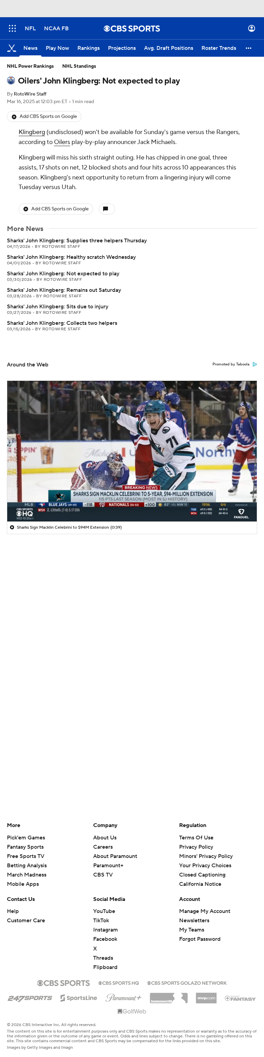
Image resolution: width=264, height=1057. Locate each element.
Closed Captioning (202, 874)
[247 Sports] (30, 996)
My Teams (191, 929)
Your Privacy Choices (205, 865)
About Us (105, 837)
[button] (12, 28)
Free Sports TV (25, 856)
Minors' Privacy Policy (206, 856)
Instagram (105, 929)
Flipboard (105, 967)
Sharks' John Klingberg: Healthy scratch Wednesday (71, 257)
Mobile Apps (23, 884)
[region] (132, 451)
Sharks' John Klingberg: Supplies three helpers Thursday (77, 240)
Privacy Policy (196, 847)
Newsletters (194, 920)
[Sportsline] (78, 996)
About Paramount (115, 856)
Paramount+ (108, 865)
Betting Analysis (27, 865)
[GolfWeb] (132, 1011)
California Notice (200, 884)
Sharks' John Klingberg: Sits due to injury (57, 306)
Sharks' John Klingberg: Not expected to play (63, 273)
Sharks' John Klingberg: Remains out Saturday (64, 290)
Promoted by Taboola (231, 364)
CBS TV (103, 874)
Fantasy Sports (25, 847)
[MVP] (206, 995)
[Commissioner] (169, 995)
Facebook (105, 939)
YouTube (104, 911)
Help (13, 911)
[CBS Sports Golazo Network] (187, 982)
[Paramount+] (124, 996)
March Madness (26, 874)
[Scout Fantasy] (240, 997)
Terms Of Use (196, 837)
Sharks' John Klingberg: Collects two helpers (62, 323)
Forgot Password (200, 939)
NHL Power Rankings (30, 66)
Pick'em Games (26, 837)
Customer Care (26, 920)
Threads (103, 958)
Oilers (62, 142)
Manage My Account (204, 911)
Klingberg (32, 132)
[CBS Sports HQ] (118, 982)
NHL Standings (79, 66)
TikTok (101, 920)
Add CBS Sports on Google (48, 116)
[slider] (132, 501)
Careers (103, 847)
